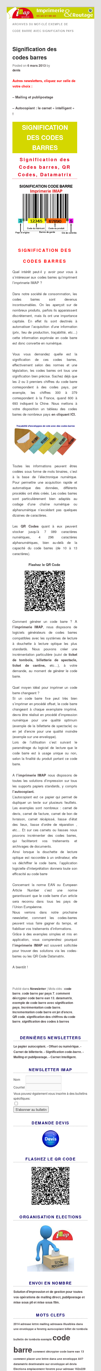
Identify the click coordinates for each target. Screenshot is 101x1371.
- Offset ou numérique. (63, 1046)
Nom (16, 1079)
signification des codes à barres (45, 1021)
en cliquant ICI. (64, 414)
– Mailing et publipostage (32, 96)
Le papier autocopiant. (29, 1046)
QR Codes (30, 526)
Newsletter (38, 988)
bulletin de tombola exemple (32, 1339)
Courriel (19, 1087)
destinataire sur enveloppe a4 (48, 1364)
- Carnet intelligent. (62, 1057)
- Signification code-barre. (63, 1051)
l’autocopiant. (23, 791)
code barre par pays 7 (38, 993)
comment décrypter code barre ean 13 (41, 995)
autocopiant (55, 1329)
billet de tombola (76, 1329)
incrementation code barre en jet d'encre (42, 1012)
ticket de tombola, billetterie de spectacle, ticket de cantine (44, 660)
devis (73, 1364)
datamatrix (64, 998)
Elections (19, 1369)
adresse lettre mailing (34, 1324)
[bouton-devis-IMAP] (50, 1139)
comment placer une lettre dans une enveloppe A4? (48, 1359)
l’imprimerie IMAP (27, 626)
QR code (18, 1016)
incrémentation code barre (40, 1007)
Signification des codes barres (34, 53)
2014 (16, 1324)
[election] (50, 1248)
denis (16, 70)
